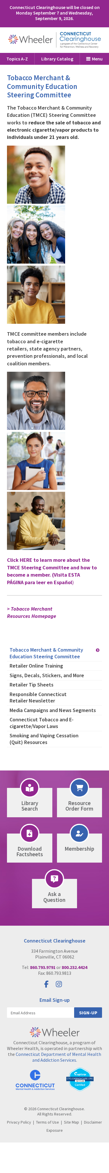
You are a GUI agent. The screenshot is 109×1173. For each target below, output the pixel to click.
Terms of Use (47, 1122)
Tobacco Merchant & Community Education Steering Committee (46, 653)
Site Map (71, 1122)
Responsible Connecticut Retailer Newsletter (38, 697)
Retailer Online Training (36, 665)
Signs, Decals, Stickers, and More (47, 675)
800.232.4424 (74, 967)
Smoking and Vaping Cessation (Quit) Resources (44, 738)
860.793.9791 (43, 967)
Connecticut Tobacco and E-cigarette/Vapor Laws (42, 722)
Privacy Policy (19, 1122)
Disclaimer (93, 1122)
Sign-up (88, 1012)
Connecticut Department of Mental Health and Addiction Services (58, 1057)
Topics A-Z (17, 59)
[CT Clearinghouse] (54, 40)
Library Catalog (57, 59)
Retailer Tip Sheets (31, 684)
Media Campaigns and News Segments (53, 710)
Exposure (55, 1130)
